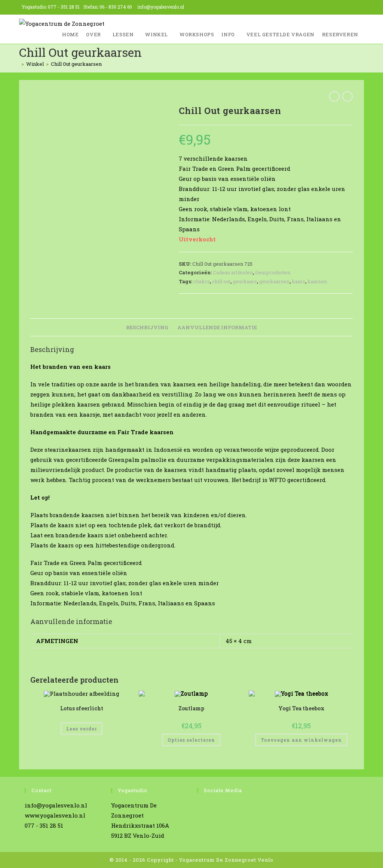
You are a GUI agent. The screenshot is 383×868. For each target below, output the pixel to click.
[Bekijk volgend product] (347, 96)
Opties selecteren (191, 740)
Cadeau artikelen (233, 272)
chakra (201, 281)
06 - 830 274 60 (115, 7)
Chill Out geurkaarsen (76, 64)
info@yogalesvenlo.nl (160, 7)
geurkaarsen (274, 281)
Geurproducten (272, 272)
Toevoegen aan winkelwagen (301, 740)
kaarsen (317, 281)
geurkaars (245, 281)
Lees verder (81, 729)
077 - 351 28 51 (64, 7)
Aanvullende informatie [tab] (217, 327)
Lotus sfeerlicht (81, 708)
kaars (298, 281)
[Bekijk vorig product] (334, 96)
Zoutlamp (191, 708)
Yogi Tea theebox (301, 708)
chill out (221, 281)
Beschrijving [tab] (147, 327)
